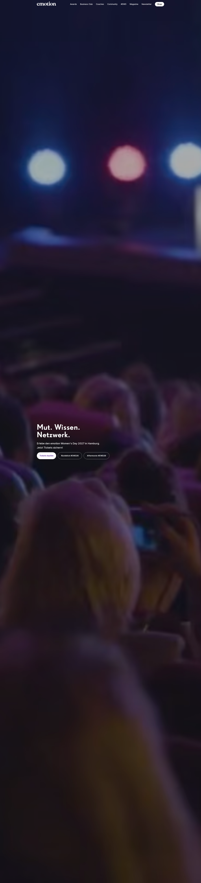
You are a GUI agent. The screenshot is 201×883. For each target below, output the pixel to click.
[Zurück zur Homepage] (46, 4)
